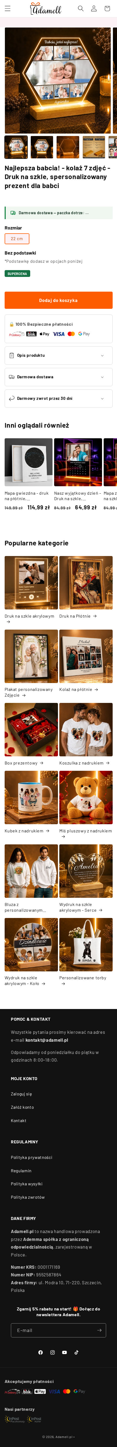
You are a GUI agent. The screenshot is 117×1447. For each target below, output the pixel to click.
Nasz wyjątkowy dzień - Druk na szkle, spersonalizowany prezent (77, 496)
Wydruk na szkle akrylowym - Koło (22, 980)
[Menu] (7, 8)
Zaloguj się (21, 1093)
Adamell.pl (64, 1437)
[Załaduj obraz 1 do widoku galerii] (16, 147)
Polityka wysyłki (27, 1183)
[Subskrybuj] (99, 1330)
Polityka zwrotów (28, 1197)
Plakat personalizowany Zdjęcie (29, 692)
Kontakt (19, 1120)
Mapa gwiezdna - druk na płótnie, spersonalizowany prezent (27, 496)
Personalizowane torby (82, 977)
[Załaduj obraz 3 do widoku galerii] (67, 147)
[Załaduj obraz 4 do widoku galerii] (93, 147)
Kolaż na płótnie (76, 689)
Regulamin (21, 1170)
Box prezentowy (21, 762)
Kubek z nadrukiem (24, 830)
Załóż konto (22, 1107)
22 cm (17, 238)
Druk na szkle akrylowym (29, 615)
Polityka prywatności (31, 1157)
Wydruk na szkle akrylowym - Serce (78, 907)
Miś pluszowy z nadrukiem (85, 830)
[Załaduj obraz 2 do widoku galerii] (41, 147)
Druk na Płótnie (75, 615)
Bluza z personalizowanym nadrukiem (24, 907)
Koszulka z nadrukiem (81, 762)
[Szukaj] (80, 8)
